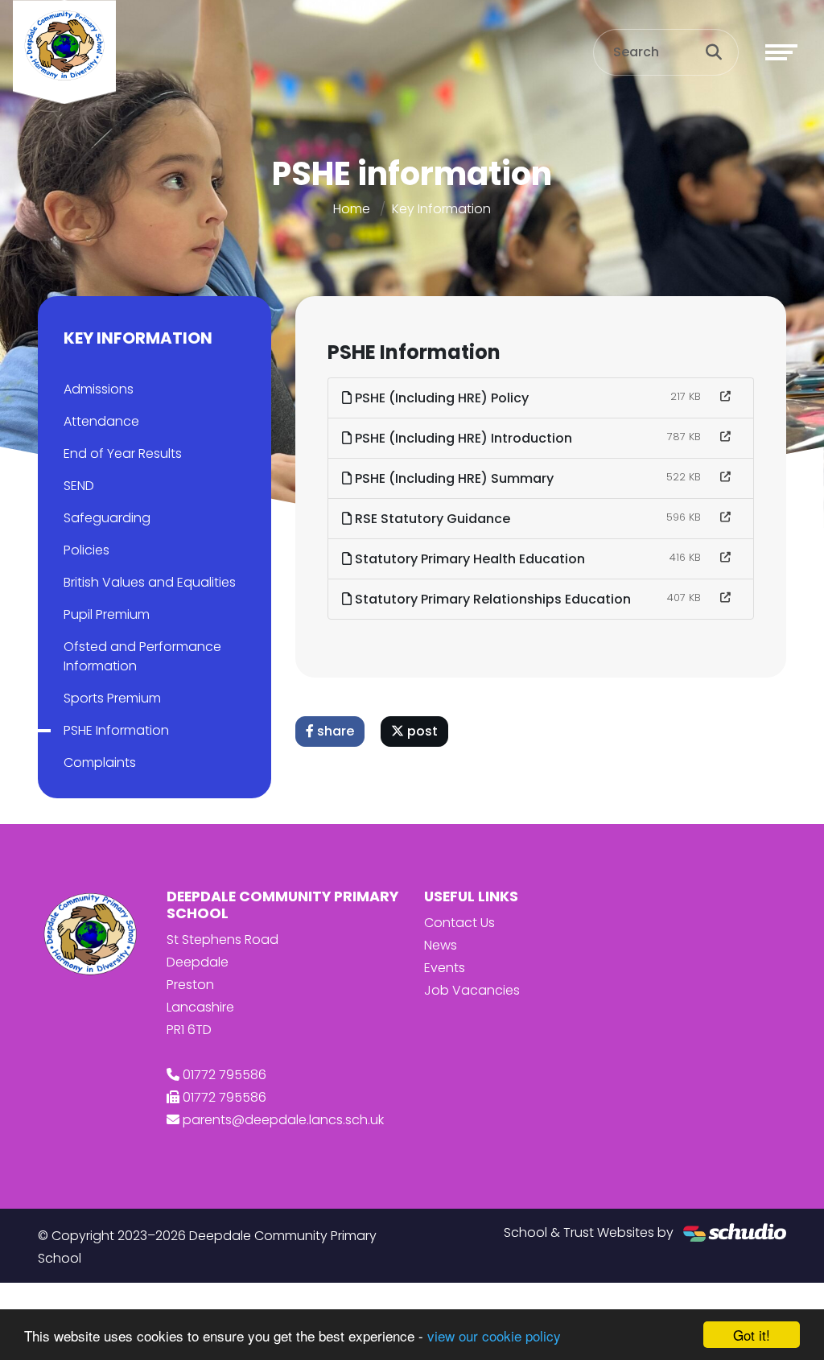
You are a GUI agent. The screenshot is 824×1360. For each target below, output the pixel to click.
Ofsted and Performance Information (142, 656)
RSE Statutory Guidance (431, 518)
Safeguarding (107, 518)
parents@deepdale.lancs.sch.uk (283, 1120)
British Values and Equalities (150, 582)
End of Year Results (123, 453)
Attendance (101, 421)
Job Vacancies (472, 990)
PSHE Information (116, 730)
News (440, 945)
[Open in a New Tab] (725, 396)
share (334, 731)
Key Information (441, 209)
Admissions (99, 389)
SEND (79, 485)
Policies (86, 550)
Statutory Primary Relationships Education (491, 599)
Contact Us (459, 922)
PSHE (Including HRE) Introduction (462, 438)
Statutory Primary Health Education (468, 559)
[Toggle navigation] (781, 52)
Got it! (751, 1335)
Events (444, 967)
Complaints (100, 762)
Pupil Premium (107, 614)
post (421, 731)
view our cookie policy (494, 1335)
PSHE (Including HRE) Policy (440, 398)
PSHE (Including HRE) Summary (453, 478)
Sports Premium (112, 698)
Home (351, 209)
